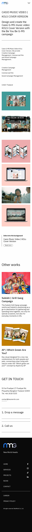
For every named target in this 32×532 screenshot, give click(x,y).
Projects (7, 475)
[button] (29, 3)
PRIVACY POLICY (9, 501)
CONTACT (6, 486)
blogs (5, 481)
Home (5, 464)
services (6, 470)
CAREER (6, 495)
